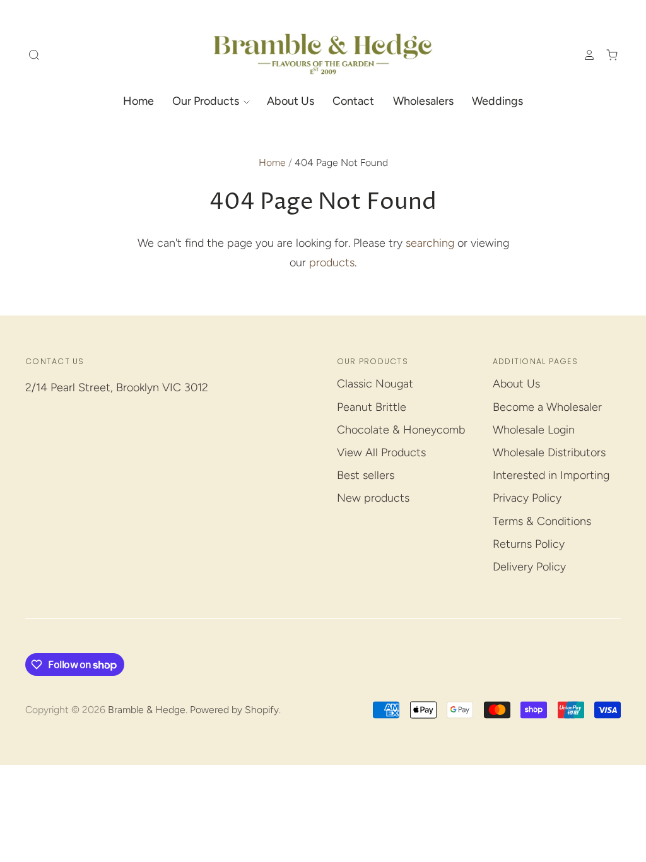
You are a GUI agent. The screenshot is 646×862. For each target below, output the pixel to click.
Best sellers (365, 475)
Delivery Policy (529, 567)
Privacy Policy (527, 498)
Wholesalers (423, 101)
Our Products (207, 101)
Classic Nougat (375, 384)
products (332, 262)
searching (430, 243)
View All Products (381, 452)
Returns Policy (529, 544)
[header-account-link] (583, 55)
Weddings (497, 101)
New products (373, 498)
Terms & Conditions (542, 521)
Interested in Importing (551, 475)
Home (138, 101)
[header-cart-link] (607, 55)
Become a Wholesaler (547, 407)
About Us (290, 101)
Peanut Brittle (371, 407)
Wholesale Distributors (549, 452)
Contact (353, 101)
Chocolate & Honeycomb (401, 430)
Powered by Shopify (234, 710)
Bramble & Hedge (146, 710)
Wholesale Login (534, 430)
